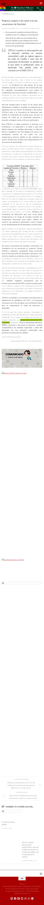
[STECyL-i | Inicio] (5, 3)
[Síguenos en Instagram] (25, 898)
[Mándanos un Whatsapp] (29, 898)
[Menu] (41, 3)
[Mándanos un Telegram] (32, 898)
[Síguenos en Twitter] (18, 898)
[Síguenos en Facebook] (15, 898)
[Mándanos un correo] (12, 898)
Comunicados (8, 14)
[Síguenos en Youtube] (22, 898)
